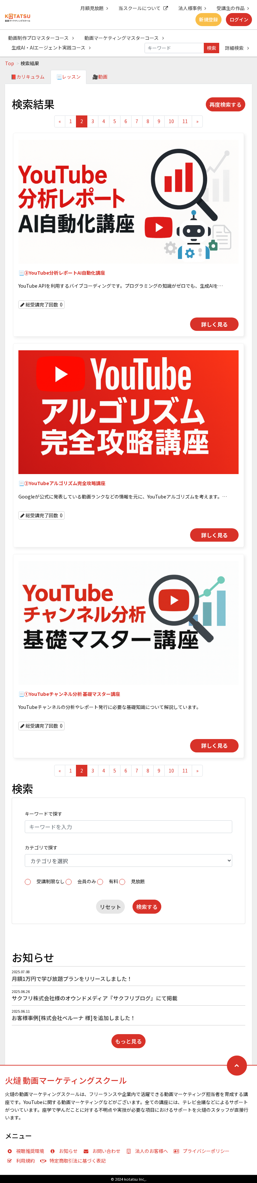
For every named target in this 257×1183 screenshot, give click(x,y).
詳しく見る (214, 324)
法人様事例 (190, 8)
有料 (113, 881)
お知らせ (68, 1151)
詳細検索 (235, 47)
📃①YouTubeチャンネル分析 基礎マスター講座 (69, 694)
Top (9, 63)
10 (171, 121)
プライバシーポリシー (206, 1151)
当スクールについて (139, 8)
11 (185, 121)
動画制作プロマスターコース (39, 37)
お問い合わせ (106, 1151)
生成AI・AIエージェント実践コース (48, 47)
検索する (147, 907)
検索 (211, 47)
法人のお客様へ (151, 1151)
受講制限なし (50, 881)
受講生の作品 (231, 8)
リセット (110, 907)
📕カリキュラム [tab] (28, 76)
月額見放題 (92, 8)
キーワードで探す (43, 813)
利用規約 (25, 1160)
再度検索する (225, 104)
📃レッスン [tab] (68, 76)
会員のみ (86, 881)
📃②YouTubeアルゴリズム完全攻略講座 (61, 483)
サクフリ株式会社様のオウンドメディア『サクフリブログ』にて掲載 (94, 998)
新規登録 (208, 19)
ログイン (239, 19)
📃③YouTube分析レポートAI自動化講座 (61, 272)
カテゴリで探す (41, 847)
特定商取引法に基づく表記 (78, 1160)
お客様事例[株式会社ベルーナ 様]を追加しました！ (74, 1018)
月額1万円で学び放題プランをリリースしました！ (72, 979)
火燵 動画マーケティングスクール (66, 1080)
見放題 (138, 881)
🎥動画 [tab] (99, 76)
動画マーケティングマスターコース (122, 37)
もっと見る (128, 1041)
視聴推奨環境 (30, 1151)
